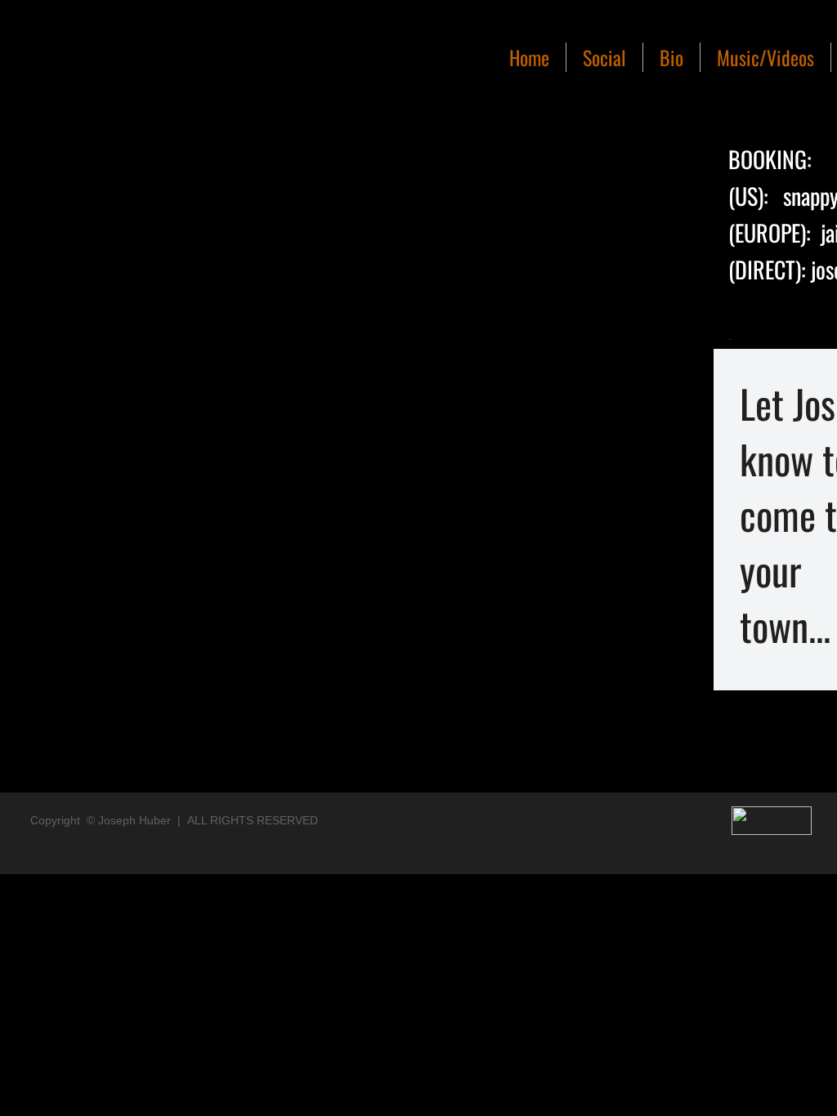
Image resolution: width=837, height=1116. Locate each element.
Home (529, 57)
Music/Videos (765, 57)
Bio (671, 57)
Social (604, 57)
